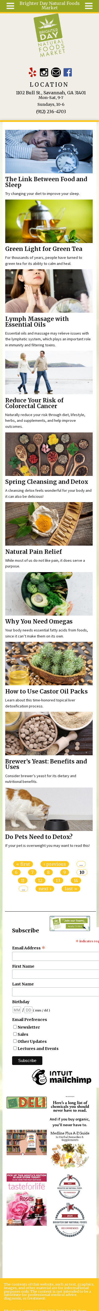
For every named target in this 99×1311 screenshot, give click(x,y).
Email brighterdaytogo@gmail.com (56, 72)
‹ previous (54, 864)
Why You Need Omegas (39, 621)
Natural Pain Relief (33, 551)
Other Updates (32, 1041)
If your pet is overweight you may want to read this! (47, 845)
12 (40, 880)
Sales (23, 1034)
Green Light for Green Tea (43, 249)
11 (22, 880)
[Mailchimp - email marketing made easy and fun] (61, 1085)
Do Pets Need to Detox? (39, 837)
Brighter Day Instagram (44, 72)
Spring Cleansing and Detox (46, 481)
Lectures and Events (38, 1048)
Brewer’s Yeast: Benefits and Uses (46, 764)
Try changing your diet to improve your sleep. (42, 193)
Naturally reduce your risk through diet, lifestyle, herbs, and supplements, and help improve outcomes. (45, 420)
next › (44, 888)
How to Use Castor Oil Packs (46, 691)
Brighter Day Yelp (32, 72)
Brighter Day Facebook (67, 72)
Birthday (20, 1001)
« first (23, 864)
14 (76, 880)
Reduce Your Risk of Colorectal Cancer (34, 403)
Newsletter (29, 1027)
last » (71, 888)
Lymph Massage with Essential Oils (37, 321)
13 (58, 880)
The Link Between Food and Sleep (46, 182)
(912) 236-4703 (51, 111)
